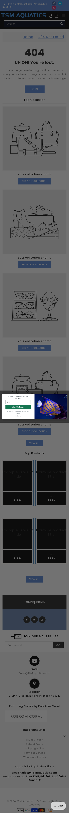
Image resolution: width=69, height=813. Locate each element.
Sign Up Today (18, 407)
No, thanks (18, 416)
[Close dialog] (65, 396)
